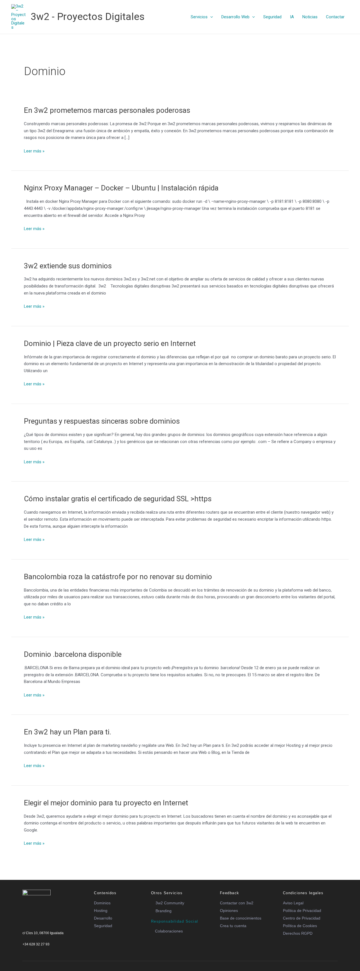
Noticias (310, 16)
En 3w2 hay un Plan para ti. (67, 732)
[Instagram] (53, 951)
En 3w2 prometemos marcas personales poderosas (107, 110)
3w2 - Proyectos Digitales (88, 17)
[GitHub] (62, 951)
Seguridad (272, 16)
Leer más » (34, 151)
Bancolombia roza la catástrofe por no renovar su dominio (118, 576)
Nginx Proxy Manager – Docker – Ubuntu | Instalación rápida (121, 188)
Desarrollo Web (235, 16)
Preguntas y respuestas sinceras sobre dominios (102, 421)
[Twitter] (34, 951)
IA (292, 16)
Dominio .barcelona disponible (73, 654)
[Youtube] (43, 951)
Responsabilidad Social (174, 921)
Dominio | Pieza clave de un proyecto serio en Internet (110, 343)
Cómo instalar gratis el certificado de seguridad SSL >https (118, 499)
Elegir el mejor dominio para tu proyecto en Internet (106, 803)
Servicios (199, 16)
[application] (210, 17)
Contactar (335, 16)
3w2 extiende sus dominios (68, 266)
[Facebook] (24, 951)
